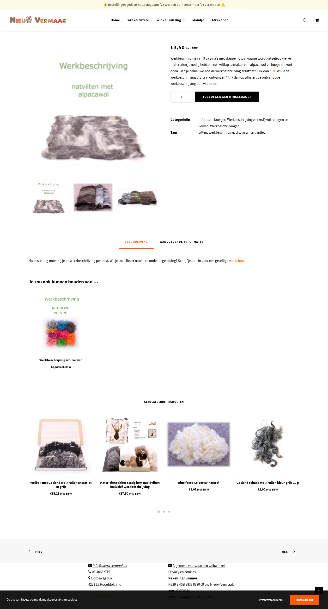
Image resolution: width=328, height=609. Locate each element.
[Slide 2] (93, 197)
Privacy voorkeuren (271, 600)
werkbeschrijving (221, 132)
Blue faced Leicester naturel (198, 482)
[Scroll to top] (319, 589)
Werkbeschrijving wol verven (60, 360)
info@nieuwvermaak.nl (110, 565)
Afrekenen (220, 20)
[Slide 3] (137, 197)
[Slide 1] (49, 197)
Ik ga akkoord (304, 600)
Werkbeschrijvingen (224, 126)
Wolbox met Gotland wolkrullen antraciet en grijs (60, 484)
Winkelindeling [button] (169, 20)
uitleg (261, 132)
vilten (203, 132)
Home (115, 20)
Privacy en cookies (182, 572)
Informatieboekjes (212, 119)
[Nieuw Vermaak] (38, 20)
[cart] (316, 20)
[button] (308, 20)
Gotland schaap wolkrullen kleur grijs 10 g (268, 482)
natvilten (248, 132)
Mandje (198, 20)
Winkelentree (138, 20)
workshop (236, 260)
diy (238, 132)
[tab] (182, 243)
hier (272, 71)
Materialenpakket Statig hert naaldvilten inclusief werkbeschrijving (130, 484)
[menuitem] (115, 20)
